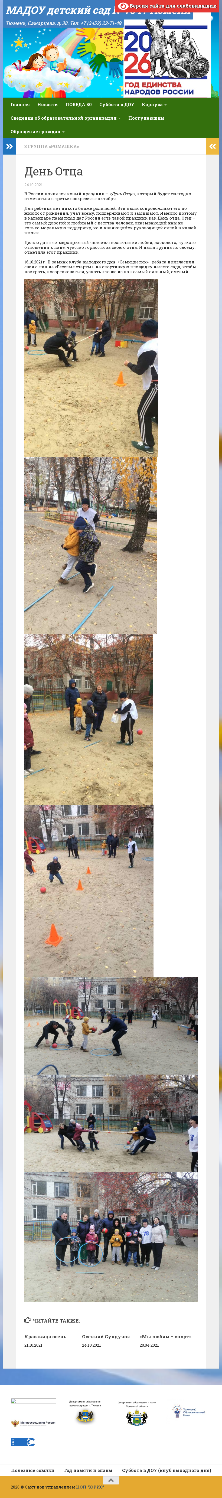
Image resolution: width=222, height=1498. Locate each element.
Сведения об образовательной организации (64, 118)
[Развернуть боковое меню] (9, 146)
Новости (47, 104)
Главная (20, 104)
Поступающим (146, 118)
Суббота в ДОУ (116, 104)
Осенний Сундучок (106, 1336)
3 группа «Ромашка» (51, 146)
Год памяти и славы (88, 1470)
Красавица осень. (45, 1336)
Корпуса (152, 104)
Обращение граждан (36, 131)
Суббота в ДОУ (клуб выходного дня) (166, 1470)
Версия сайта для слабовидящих (173, 5)
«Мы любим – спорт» (165, 1336)
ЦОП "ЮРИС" (90, 1487)
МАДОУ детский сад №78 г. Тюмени (98, 10)
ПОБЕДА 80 (79, 104)
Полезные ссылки (32, 1470)
